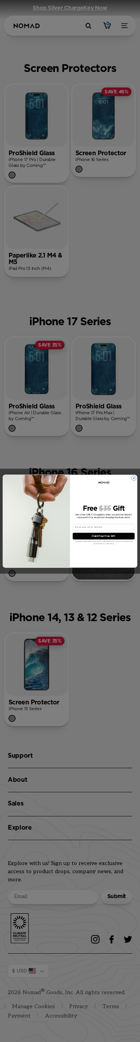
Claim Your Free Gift (103, 536)
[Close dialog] (133, 478)
